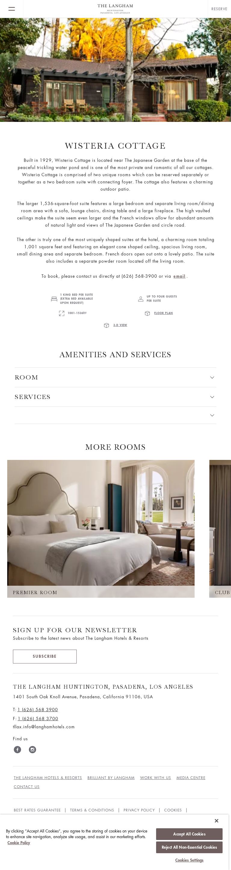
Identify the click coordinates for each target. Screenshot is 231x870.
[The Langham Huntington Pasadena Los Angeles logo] (116, 9)
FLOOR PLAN (163, 313)
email (180, 276)
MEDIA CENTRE (191, 778)
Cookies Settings (189, 860)
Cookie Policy (19, 843)
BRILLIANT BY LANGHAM (111, 778)
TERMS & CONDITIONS (92, 810)
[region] (114, 842)
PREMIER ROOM (35, 592)
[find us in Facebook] (17, 751)
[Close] (216, 821)
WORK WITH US (155, 778)
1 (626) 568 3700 (38, 719)
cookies (173, 810)
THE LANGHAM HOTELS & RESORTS (48, 778)
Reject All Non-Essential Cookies (189, 847)
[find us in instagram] (32, 751)
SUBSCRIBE (45, 656)
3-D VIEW (120, 325)
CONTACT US (27, 787)
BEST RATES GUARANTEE (37, 810)
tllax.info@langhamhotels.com (44, 727)
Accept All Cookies (189, 834)
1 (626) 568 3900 (37, 710)
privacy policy (139, 810)
